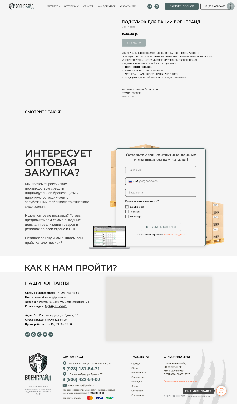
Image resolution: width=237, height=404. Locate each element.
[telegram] (149, 6)
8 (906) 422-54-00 (56, 319)
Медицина (136, 381)
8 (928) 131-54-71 (56, 306)
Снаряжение (138, 377)
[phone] (39, 334)
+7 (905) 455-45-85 (67, 292)
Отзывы (88, 6)
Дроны (134, 386)
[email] (45, 334)
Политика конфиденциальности (180, 381)
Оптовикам (71, 6)
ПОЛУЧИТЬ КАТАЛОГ (161, 227)
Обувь (134, 368)
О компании (128, 6)
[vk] (50, 334)
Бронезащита (138, 372)
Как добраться (106, 6)
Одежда (135, 363)
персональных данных (175, 234)
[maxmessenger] (156, 6)
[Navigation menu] (230, 6)
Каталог (52, 6)
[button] (182, 6)
